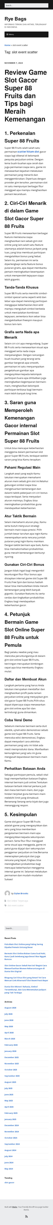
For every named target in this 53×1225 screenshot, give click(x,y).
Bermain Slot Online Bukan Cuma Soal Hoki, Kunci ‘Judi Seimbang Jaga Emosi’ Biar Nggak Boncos (25, 956)
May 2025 (9, 1100)
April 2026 (9, 1032)
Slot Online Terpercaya (17, 900)
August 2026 (10, 1007)
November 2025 (12, 1063)
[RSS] (26, 1216)
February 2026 (11, 1045)
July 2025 (8, 1088)
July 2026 (8, 1014)
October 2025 (11, 1069)
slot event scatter (16, 905)
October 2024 (11, 1138)
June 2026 (9, 1020)
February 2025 (11, 1113)
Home (7, 45)
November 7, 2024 (14, 63)
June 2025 (9, 1094)
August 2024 (10, 1150)
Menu (11, 34)
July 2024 (8, 1156)
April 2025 (9, 1107)
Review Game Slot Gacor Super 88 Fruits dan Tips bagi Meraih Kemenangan (26, 95)
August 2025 (10, 1082)
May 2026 (9, 1026)
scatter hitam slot (28, 151)
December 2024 (12, 1125)
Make (14, 1207)
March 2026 (10, 1038)
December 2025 (12, 1057)
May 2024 (9, 1168)
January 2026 (10, 1051)
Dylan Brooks (21, 893)
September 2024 (12, 1144)
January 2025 (10, 1119)
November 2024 (12, 1131)
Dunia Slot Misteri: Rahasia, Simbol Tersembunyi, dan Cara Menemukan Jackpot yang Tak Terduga (25, 989)
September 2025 (12, 1076)
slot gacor (9, 1182)
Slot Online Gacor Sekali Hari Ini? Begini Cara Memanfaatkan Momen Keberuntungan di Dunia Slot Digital (26, 968)
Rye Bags (15, 18)
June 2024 (9, 1162)
